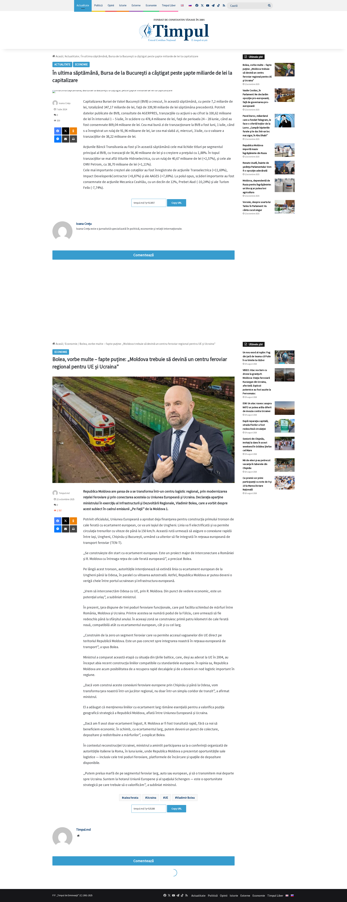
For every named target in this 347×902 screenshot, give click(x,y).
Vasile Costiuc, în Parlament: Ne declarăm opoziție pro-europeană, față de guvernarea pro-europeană (256, 98)
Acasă (59, 56)
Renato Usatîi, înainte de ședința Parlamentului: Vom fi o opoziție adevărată (257, 166)
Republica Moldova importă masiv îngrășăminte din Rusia (255, 149)
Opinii (111, 5)
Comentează (143, 255)
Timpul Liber (169, 5)
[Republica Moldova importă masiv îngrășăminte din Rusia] (285, 150)
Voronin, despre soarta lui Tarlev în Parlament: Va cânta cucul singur (257, 205)
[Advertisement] (269, 278)
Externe (136, 5)
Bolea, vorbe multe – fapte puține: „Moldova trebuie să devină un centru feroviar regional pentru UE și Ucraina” (257, 72)
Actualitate (83, 5)
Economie (151, 5)
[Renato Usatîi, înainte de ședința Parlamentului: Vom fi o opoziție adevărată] (285, 167)
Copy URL (177, 202)
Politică (98, 5)
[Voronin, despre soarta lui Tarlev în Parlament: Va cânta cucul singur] (285, 207)
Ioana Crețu (64, 103)
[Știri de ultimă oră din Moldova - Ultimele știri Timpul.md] (173, 30)
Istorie (123, 5)
